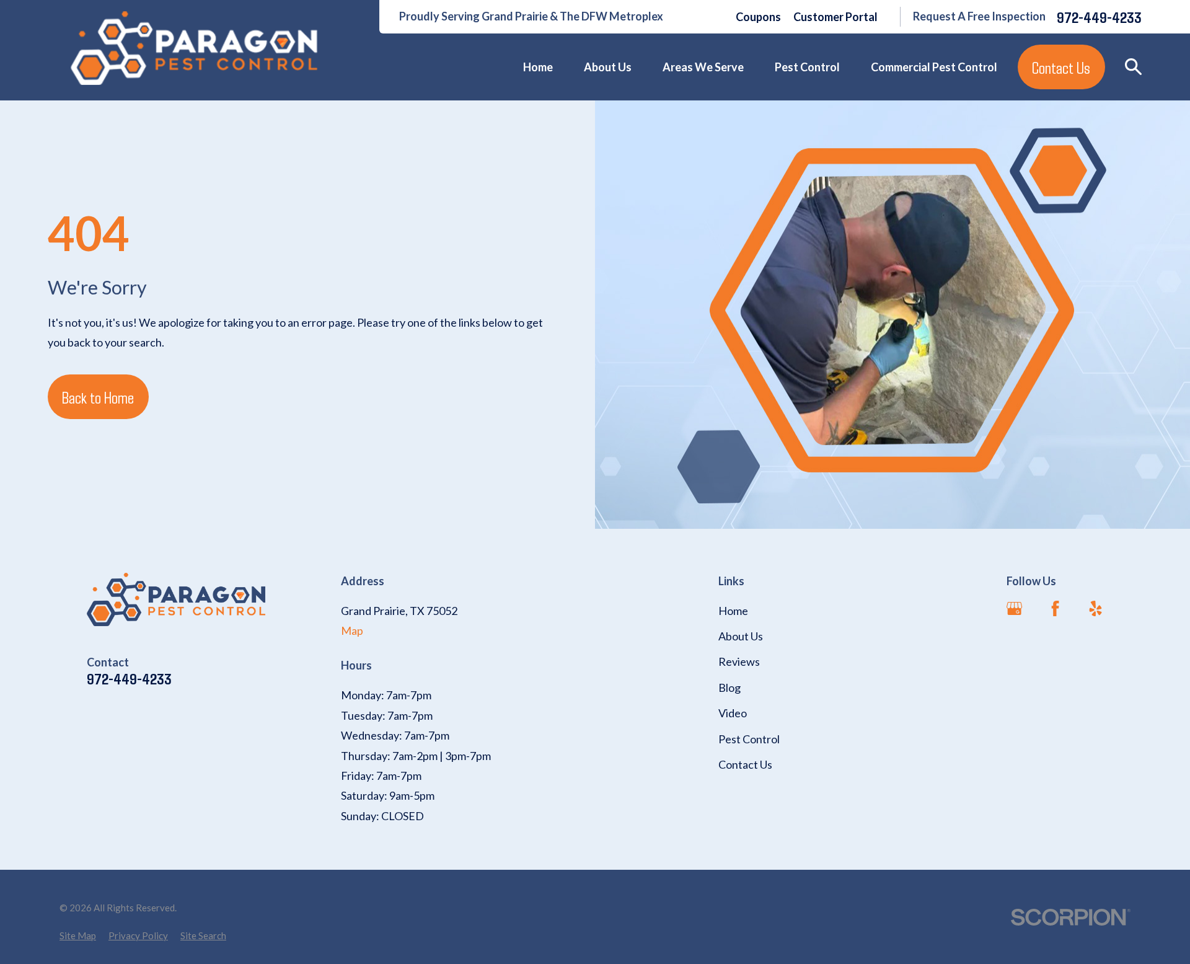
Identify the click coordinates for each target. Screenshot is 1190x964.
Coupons (758, 17)
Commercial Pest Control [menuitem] (934, 67)
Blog (729, 687)
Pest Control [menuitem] (807, 67)
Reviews (739, 661)
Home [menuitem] (538, 67)
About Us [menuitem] (608, 67)
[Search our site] (1133, 66)
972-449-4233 (1099, 17)
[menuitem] (78, 935)
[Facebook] (1055, 608)
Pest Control (749, 739)
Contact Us (1061, 67)
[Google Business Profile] (1014, 608)
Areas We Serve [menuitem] (703, 67)
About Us (740, 636)
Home (733, 610)
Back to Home (98, 397)
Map (352, 630)
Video (732, 713)
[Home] (194, 48)
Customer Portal (835, 17)
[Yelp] (1095, 608)
